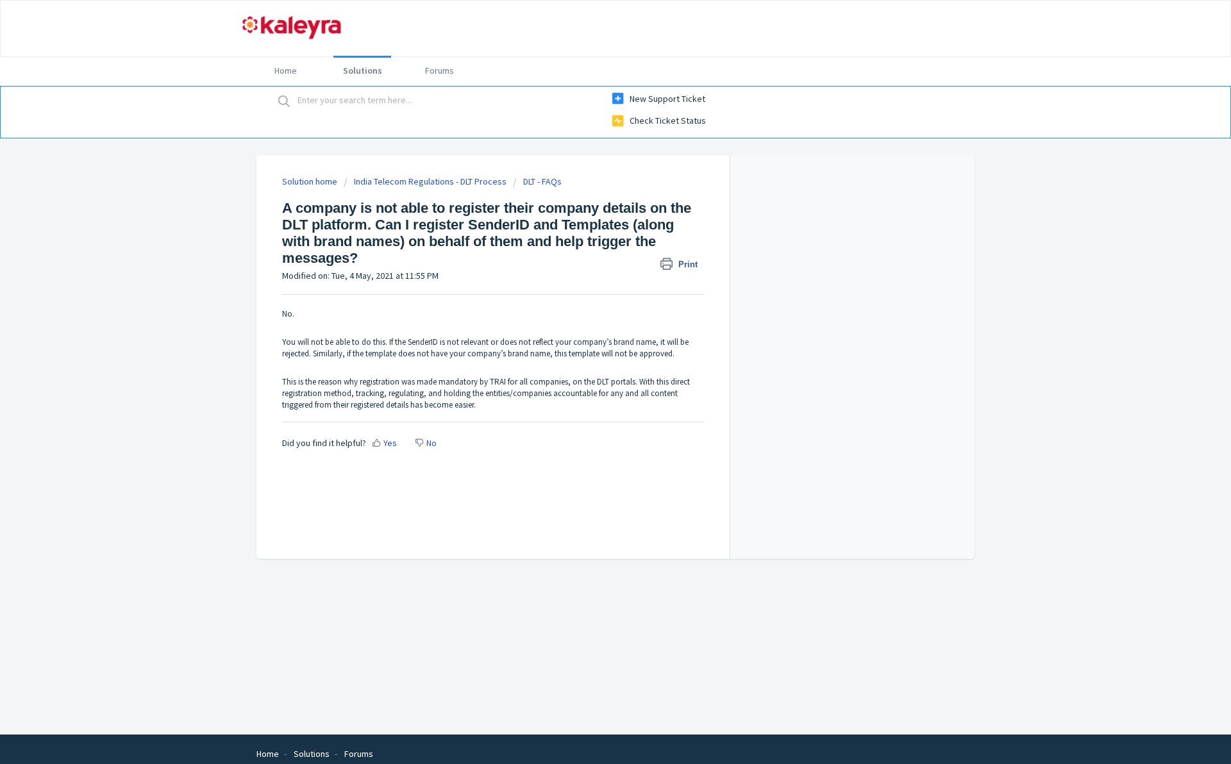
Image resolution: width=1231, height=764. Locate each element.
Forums (439, 70)
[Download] (592, 214)
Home (285, 70)
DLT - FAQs (542, 181)
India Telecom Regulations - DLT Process (430, 181)
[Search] (284, 100)
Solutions (362, 70)
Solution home (310, 181)
